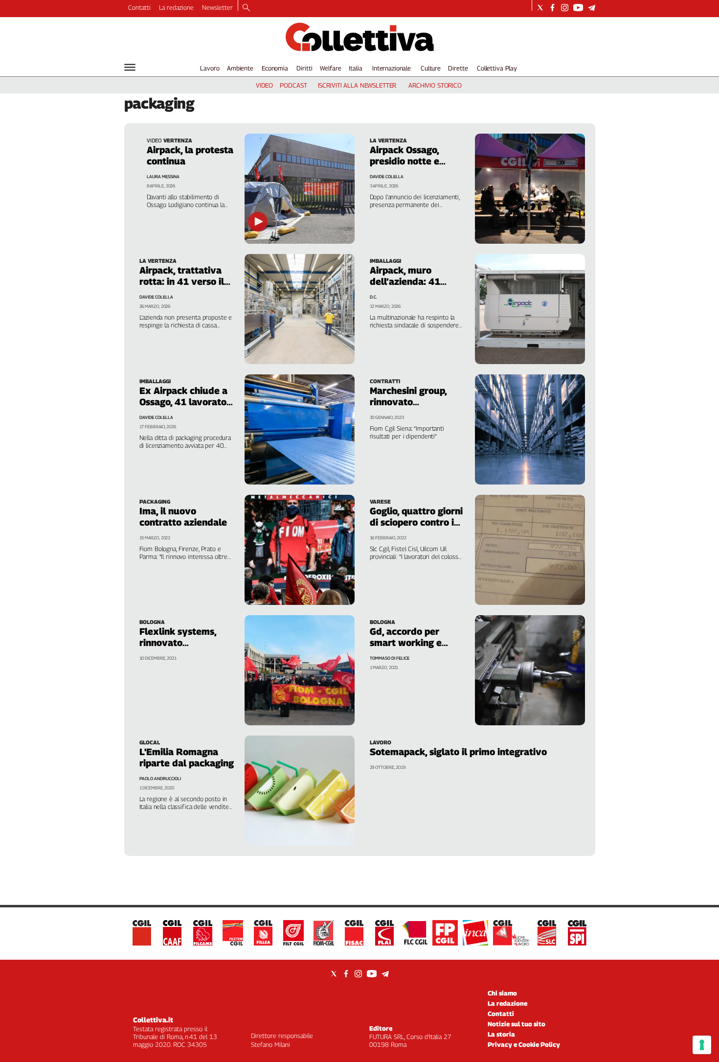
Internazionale (391, 68)
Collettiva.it (153, 1020)
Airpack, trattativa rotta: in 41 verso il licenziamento (181, 281)
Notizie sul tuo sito (516, 1024)
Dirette (458, 68)
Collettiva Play (497, 68)
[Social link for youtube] (578, 7)
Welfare (330, 68)
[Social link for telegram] (591, 7)
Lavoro (209, 68)
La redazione (176, 7)
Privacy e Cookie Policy (524, 1044)
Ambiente (240, 68)
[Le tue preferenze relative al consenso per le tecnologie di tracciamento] (702, 1045)
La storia (501, 1034)
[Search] (246, 8)
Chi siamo (502, 993)
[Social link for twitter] (540, 7)
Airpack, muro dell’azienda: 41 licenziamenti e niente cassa (405, 287)
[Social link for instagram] (564, 7)
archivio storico (435, 85)
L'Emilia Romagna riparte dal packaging (186, 757)
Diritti (304, 68)
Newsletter (217, 7)
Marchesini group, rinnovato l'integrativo (408, 401)
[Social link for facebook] (552, 7)
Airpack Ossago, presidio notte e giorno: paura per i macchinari (410, 166)
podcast (293, 85)
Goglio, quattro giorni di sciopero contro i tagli (416, 522)
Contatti (139, 7)
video (264, 85)
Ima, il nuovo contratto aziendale (183, 517)
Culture (431, 68)
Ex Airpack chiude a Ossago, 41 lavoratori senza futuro (186, 401)
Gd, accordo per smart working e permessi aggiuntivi (413, 642)
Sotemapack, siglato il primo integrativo (458, 751)
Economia (275, 68)
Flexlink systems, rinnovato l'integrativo (177, 642)
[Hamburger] (129, 67)
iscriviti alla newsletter (357, 85)
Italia (355, 68)
